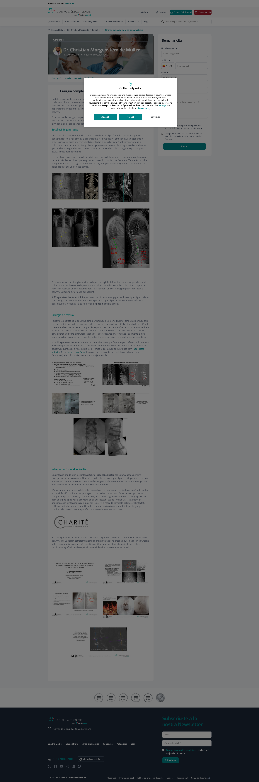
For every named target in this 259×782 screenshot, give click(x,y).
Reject (130, 116)
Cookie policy (144, 108)
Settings (155, 116)
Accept (105, 116)
